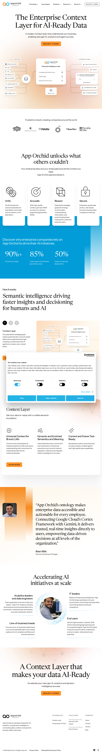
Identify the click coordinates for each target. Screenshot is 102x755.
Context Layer (56, 719)
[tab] (5, 323)
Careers (87, 725)
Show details (85, 392)
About (87, 719)
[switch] (40, 384)
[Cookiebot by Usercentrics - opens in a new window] (85, 355)
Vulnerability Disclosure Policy (51, 749)
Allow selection (51, 398)
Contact (87, 722)
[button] (33, 4)
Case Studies (45, 4)
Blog (86, 728)
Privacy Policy (34, 749)
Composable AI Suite (59, 722)
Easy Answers (73, 728)
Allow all (80, 398)
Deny (22, 398)
